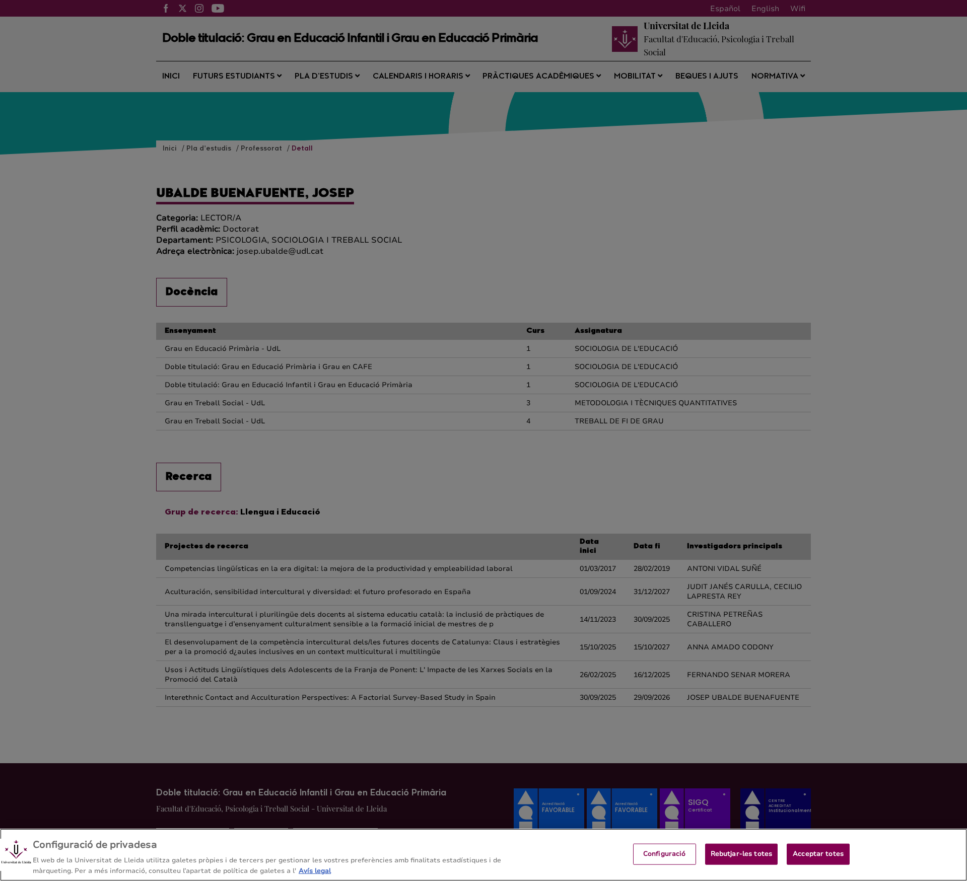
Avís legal (315, 870)
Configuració (664, 853)
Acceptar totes (818, 853)
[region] (483, 855)
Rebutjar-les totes (741, 853)
